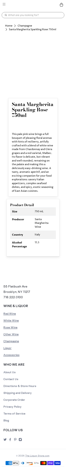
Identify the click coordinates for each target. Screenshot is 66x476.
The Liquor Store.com (37, 455)
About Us (9, 372)
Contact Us (10, 379)
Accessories (11, 355)
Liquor (7, 348)
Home (9, 26)
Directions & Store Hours (19, 386)
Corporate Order (14, 399)
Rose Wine (10, 327)
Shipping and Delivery (17, 393)
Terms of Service (14, 413)
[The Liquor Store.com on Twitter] (5, 440)
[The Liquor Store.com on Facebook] (10, 440)
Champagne (25, 26)
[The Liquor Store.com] (33, 5)
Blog (6, 420)
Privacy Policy (12, 406)
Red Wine (9, 313)
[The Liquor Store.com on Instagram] (20, 440)
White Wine (11, 320)
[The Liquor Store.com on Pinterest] (15, 440)
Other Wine (11, 334)
